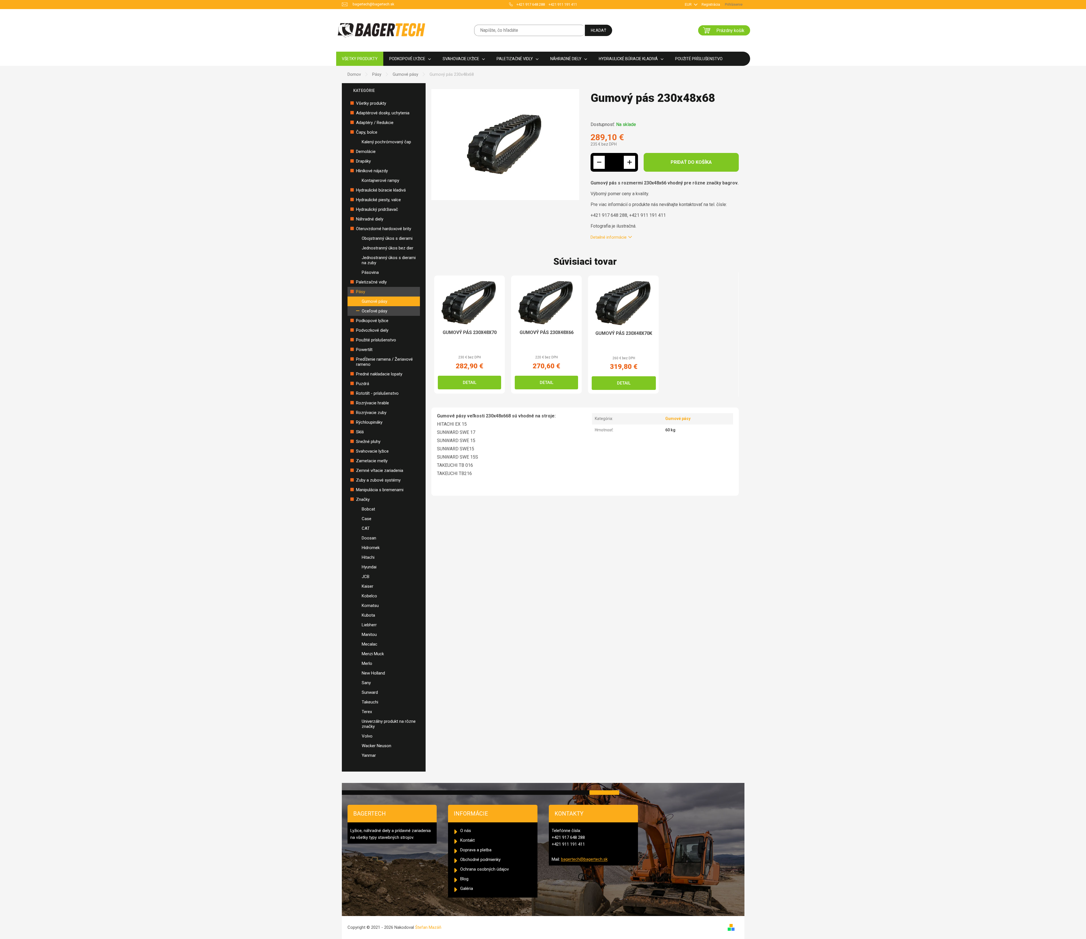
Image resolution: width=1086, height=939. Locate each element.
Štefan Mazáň (428, 927)
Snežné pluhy (368, 441)
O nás (465, 830)
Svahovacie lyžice (372, 451)
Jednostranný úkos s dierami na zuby (389, 260)
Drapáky (363, 161)
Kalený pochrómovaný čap (386, 141)
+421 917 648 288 (530, 4)
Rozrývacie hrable (372, 403)
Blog (464, 878)
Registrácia (711, 4)
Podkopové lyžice (372, 320)
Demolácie (366, 151)
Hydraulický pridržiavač (377, 209)
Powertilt (364, 349)
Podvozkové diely (372, 330)
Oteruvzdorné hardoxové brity (383, 228)
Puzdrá (362, 383)
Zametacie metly (372, 460)
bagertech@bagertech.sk (584, 859)
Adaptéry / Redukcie (375, 122)
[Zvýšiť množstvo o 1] (629, 162)
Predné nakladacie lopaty (379, 374)
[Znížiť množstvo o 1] (599, 162)
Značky (363, 499)
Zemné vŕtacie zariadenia (379, 470)
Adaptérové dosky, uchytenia (382, 112)
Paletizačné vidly (371, 282)
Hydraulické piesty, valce (378, 199)
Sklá (360, 431)
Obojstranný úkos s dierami (387, 238)
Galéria (466, 888)
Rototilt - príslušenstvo (377, 393)
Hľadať (598, 30)
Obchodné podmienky (480, 859)
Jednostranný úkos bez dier (387, 248)
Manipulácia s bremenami (379, 489)
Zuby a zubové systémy (378, 480)
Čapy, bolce (366, 132)
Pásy (360, 291)
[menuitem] (359, 59)
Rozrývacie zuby (371, 412)
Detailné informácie (609, 237)
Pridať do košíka (691, 162)
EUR (688, 4)
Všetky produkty (371, 103)
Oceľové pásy (374, 311)
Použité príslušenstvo (376, 340)
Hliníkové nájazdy (372, 170)
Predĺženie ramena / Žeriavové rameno (384, 362)
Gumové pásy (374, 301)
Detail (469, 382)
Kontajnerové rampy (380, 180)
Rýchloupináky (369, 422)
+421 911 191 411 (563, 4)
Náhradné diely (369, 219)
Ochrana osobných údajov (484, 869)
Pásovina (370, 272)
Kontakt (467, 840)
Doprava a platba (475, 849)
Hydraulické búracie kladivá (381, 190)
